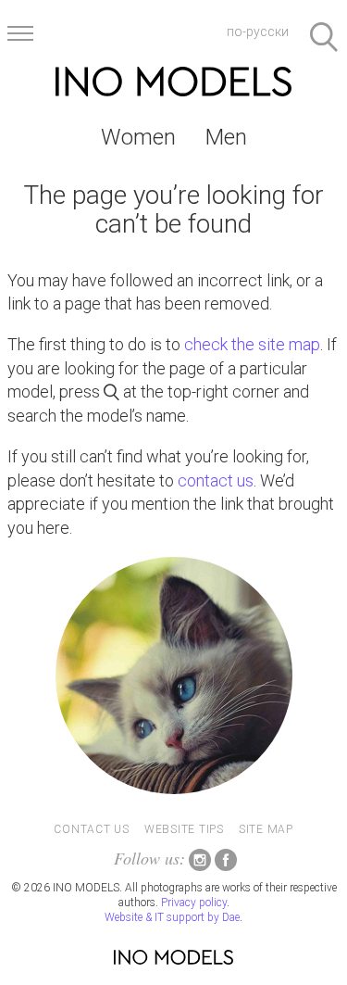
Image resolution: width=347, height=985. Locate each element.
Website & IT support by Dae (172, 917)
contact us (216, 480)
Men (226, 137)
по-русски (258, 31)
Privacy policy (194, 902)
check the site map (252, 344)
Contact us (92, 829)
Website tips (184, 829)
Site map (266, 829)
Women (138, 137)
